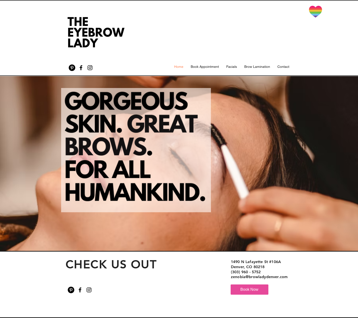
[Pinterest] (72, 67)
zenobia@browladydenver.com (259, 276)
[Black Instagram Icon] (90, 67)
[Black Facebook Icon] (81, 67)
